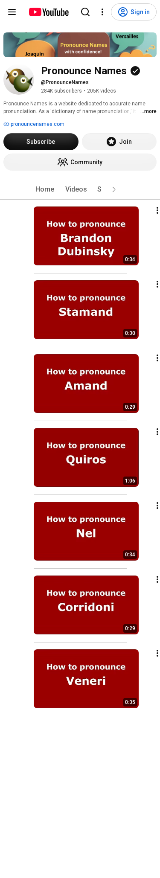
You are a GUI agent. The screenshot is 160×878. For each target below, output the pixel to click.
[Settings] (102, 12)
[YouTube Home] (48, 12)
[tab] (45, 189)
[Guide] (12, 12)
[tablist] (80, 189)
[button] (114, 189)
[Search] (85, 12)
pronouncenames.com (36, 124)
